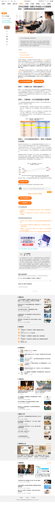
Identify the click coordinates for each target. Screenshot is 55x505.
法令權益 (32, 3)
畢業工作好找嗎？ (23, 52)
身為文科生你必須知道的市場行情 (26, 57)
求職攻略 (9, 3)
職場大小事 (15, 3)
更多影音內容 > (48, 443)
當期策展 (49, 3)
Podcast (43, 3)
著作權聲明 (33, 497)
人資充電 (26, 3)
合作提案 (27, 497)
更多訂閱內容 (49, 379)
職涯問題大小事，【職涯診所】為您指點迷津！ (35, 193)
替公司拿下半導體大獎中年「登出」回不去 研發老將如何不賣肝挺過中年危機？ (35, 231)
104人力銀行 (43, 59)
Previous (16, 452)
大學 (3, 20)
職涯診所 (20, 71)
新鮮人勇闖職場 (7, 20)
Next (53, 452)
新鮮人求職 (4, 22)
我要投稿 (21, 497)
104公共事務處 (6, 16)
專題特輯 (21, 3)
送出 (35, 291)
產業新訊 (3, 3)
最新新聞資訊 (9, 22)
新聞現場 (38, 3)
